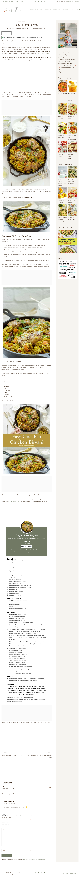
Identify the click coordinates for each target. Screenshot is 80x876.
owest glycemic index (19, 250)
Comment (5, 829)
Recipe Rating (5, 823)
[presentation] (62, 86)
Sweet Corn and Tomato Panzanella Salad (72, 137)
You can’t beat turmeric (14, 501)
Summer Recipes (34, 9)
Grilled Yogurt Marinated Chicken (61, 118)
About (41, 9)
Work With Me (19, 1)
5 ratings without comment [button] (24, 815)
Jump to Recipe (7, 33)
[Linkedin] (44, 1)
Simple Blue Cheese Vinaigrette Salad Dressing (62, 182)
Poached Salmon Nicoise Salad (62, 136)
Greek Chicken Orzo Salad (71, 117)
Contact (7, 1)
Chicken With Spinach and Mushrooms (71, 181)
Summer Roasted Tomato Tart (62, 94)
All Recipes (48, 9)
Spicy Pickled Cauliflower (61, 201)
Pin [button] (31, 546)
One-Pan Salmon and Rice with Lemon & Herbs (62, 219)
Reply (49, 787)
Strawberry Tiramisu (61, 155)
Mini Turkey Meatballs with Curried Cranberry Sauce (40, 755)
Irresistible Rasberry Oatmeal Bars (71, 156)
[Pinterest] (41, 1)
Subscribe (65, 9)
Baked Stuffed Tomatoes (71, 201)
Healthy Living (57, 9)
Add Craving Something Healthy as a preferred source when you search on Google (23, 37)
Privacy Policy (8, 872)
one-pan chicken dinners (43, 53)
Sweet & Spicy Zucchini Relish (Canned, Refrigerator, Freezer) (71, 96)
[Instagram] (38, 1)
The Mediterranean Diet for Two (72, 1)
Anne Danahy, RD (12, 28)
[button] (24, 541)
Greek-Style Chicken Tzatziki (71, 218)
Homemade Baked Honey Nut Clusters (12, 754)
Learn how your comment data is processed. (34, 859)
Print (24, 546)
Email (30, 850)
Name (4, 850)
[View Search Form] (79, 9)
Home (3, 1)
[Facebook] (35, 1)
